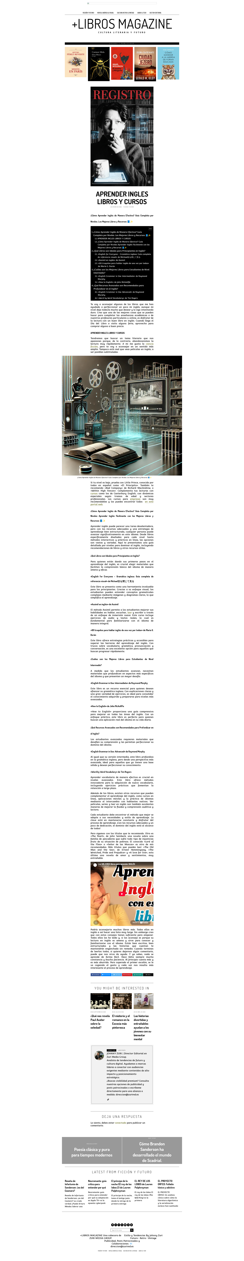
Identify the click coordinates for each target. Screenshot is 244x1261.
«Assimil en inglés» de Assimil (111, 260)
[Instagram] (115, 1224)
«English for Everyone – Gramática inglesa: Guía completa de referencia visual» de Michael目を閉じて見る (124, 255)
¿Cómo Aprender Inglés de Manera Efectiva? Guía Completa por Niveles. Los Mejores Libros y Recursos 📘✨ (122, 234)
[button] (131, 1230)
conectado (120, 1122)
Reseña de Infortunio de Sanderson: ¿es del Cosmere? (74, 1185)
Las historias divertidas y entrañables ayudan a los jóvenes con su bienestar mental (142, 1027)
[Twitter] (112, 1224)
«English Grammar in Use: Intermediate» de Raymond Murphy (122, 277)
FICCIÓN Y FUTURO (88, 13)
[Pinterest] (118, 1224)
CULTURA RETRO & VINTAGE (125, 13)
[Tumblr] (128, 1224)
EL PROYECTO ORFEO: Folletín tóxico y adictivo (166, 1184)
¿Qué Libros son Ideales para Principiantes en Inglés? (119, 251)
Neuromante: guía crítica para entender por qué (97, 1184)
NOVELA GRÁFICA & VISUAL (105, 13)
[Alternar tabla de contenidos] (149, 228)
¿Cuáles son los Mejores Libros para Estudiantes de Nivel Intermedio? (121, 271)
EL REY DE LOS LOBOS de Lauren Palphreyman (143, 1184)
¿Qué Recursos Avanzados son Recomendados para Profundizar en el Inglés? (119, 287)
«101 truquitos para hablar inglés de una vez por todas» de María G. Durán (123, 264)
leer (130, 612)
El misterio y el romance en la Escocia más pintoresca (121, 1021)
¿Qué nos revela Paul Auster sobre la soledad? (100, 1021)
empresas (135, 499)
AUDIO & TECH (141, 13)
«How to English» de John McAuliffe (114, 282)
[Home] (131, 1224)
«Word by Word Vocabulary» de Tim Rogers (118, 298)
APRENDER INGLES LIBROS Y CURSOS (114, 239)
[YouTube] (125, 1224)
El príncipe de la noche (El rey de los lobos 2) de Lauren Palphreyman (121, 1185)
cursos (94, 493)
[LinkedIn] (122, 1224)
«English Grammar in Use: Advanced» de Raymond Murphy (121, 293)
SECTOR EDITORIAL (155, 13)
